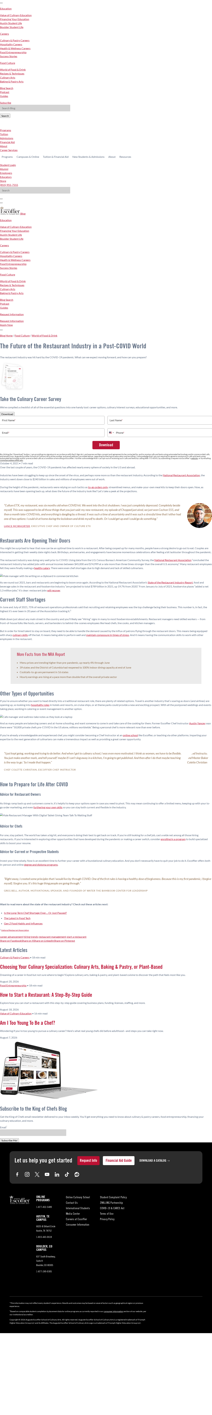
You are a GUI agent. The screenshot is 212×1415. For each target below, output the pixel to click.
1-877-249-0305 (44, 1272)
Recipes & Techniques (12, 73)
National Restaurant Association (181, 475)
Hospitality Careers (11, 44)
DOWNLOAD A (152, 1160)
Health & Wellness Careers (15, 48)
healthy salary (42, 568)
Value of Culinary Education (16, 15)
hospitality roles (40, 704)
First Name (8, 420)
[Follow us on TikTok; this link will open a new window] (67, 1174)
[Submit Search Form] (1, 198)
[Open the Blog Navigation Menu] (1, 329)
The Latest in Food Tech (17, 918)
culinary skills (20, 634)
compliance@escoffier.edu (11, 460)
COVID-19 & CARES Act (112, 1208)
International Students (78, 1208)
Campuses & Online (28, 156)
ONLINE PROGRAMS (43, 1198)
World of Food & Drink (13, 69)
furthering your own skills (47, 807)
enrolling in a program (173, 839)
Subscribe (5, 102)
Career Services (9, 150)
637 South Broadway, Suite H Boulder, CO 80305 (47, 1262)
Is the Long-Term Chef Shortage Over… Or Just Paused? (35, 912)
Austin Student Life (11, 23)
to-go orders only (98, 487)
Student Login (8, 165)
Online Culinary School (78, 1197)
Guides (4, 96)
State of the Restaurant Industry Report (170, 582)
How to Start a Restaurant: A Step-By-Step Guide (46, 995)
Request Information (12, 314)
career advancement (11, 936)
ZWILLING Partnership (111, 1203)
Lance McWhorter (17, 526)
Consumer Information (77, 1225)
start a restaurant (76, 936)
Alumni (4, 169)
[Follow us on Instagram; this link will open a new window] (27, 1174)
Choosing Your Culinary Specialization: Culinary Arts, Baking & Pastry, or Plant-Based (81, 967)
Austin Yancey (197, 723)
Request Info (88, 1160)
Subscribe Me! (9, 1140)
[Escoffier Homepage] (10, 213)
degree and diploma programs (41, 864)
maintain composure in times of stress (107, 634)
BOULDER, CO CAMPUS (44, 1248)
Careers (4, 33)
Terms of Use (106, 1214)
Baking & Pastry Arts (12, 81)
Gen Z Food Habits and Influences (23, 923)
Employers (6, 172)
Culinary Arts (7, 77)
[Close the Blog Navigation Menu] (1, 2)
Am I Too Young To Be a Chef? (27, 1023)
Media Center (73, 1214)
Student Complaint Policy (113, 1197)
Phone (120, 432)
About (3, 146)
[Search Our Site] (1, 202)
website (194, 458)
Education (6, 8)
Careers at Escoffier (76, 1219)
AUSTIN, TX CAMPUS (42, 1218)
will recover (53, 590)
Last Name (116, 420)
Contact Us (72, 1203)
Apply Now (6, 324)
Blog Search (6, 88)
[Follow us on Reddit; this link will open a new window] (77, 1174)
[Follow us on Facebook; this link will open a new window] (17, 1174)
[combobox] (111, 433)
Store (3, 180)
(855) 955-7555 (9, 184)
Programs (5, 130)
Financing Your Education (14, 19)
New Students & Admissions (88, 156)
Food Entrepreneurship (13, 52)
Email (5, 432)
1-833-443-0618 (44, 1237)
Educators (6, 176)
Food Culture (7, 62)
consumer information (113, 1311)
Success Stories (8, 56)
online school (130, 735)
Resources (125, 156)
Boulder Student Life (11, 27)
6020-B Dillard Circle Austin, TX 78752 (47, 1229)
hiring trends (31, 936)
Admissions (6, 138)
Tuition (4, 134)
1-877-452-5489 (44, 1207)
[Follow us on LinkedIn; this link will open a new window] (57, 1174)
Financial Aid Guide (119, 1160)
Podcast (4, 92)
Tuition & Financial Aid (56, 156)
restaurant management (52, 936)
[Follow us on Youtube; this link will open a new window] (47, 1174)
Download (7, 414)
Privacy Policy (107, 1219)
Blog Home (6, 335)
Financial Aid (7, 142)
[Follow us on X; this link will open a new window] (37, 1174)
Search (5, 115)
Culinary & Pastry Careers (14, 40)
